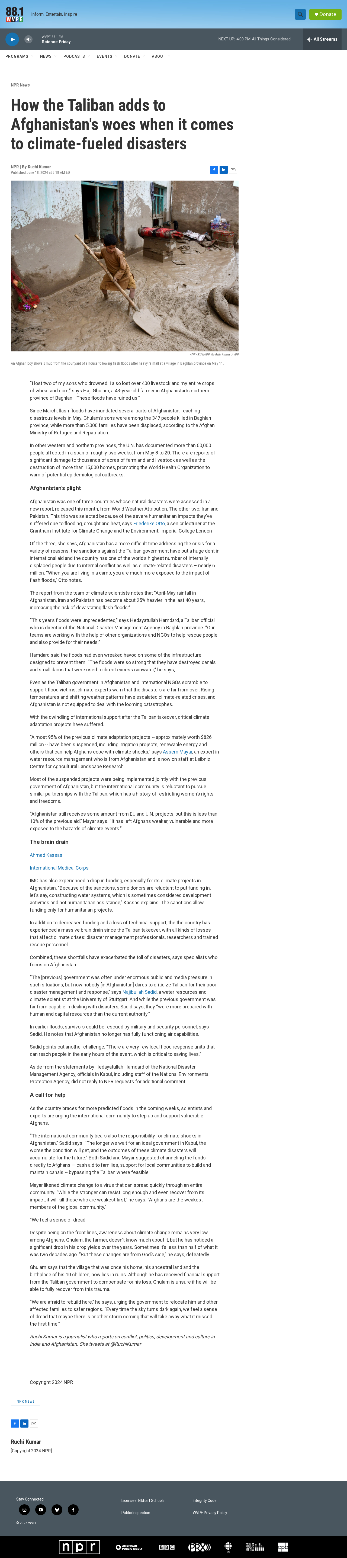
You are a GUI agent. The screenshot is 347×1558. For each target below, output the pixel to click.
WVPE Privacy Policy (210, 1513)
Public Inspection (135, 1513)
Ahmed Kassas (46, 855)
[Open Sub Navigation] (32, 56)
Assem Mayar (177, 752)
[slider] (37, 39)
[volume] (28, 39)
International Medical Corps (59, 868)
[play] (12, 39)
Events (105, 56)
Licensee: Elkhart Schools (143, 1501)
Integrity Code (205, 1501)
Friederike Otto (149, 523)
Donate (327, 14)
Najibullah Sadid (140, 992)
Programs (16, 56)
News (46, 56)
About (158, 56)
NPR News (20, 85)
